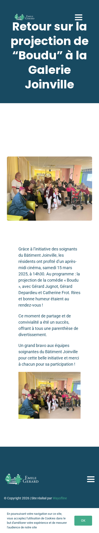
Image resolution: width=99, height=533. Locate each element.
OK (83, 520)
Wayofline (60, 498)
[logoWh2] (25, 15)
